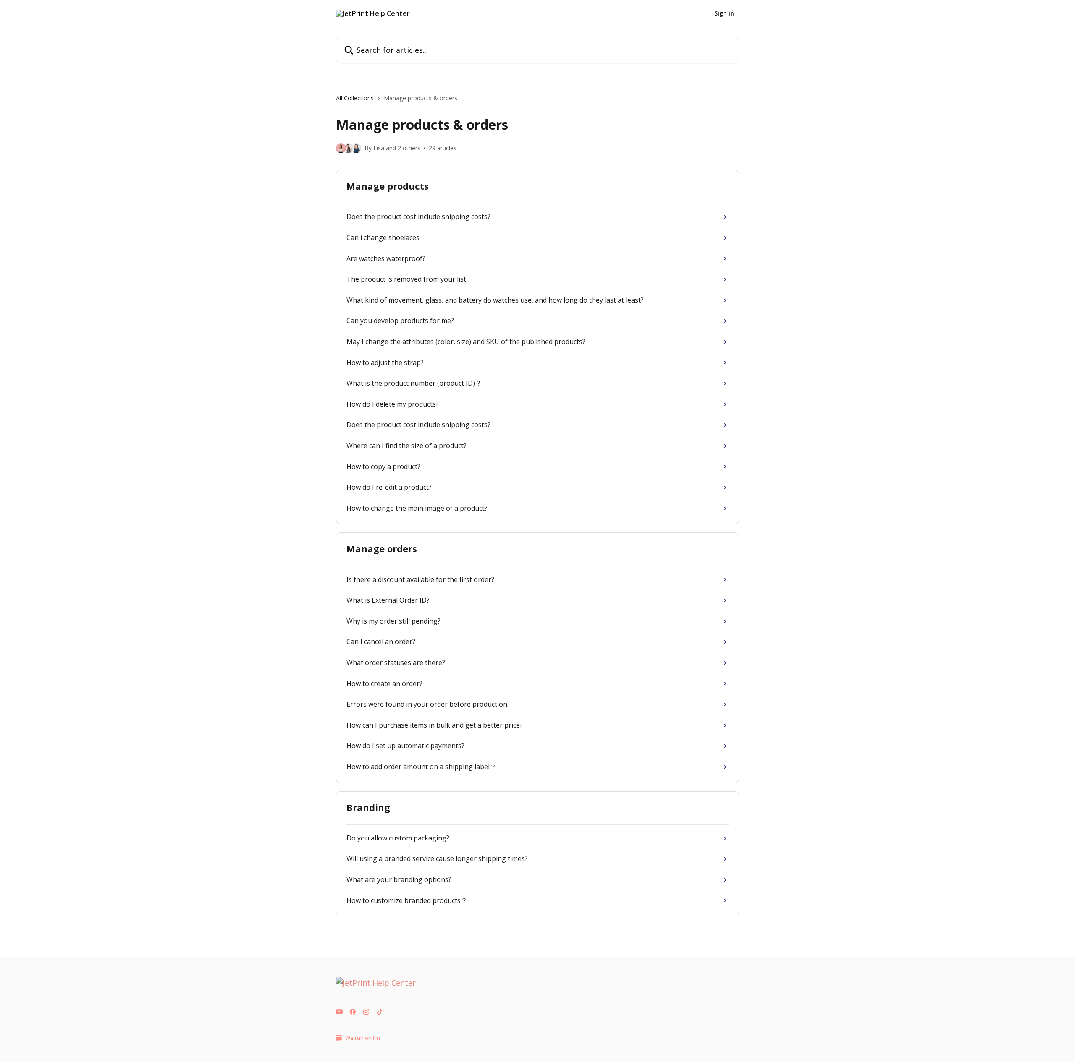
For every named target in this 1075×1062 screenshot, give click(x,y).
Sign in (724, 13)
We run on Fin (362, 1037)
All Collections (355, 98)
